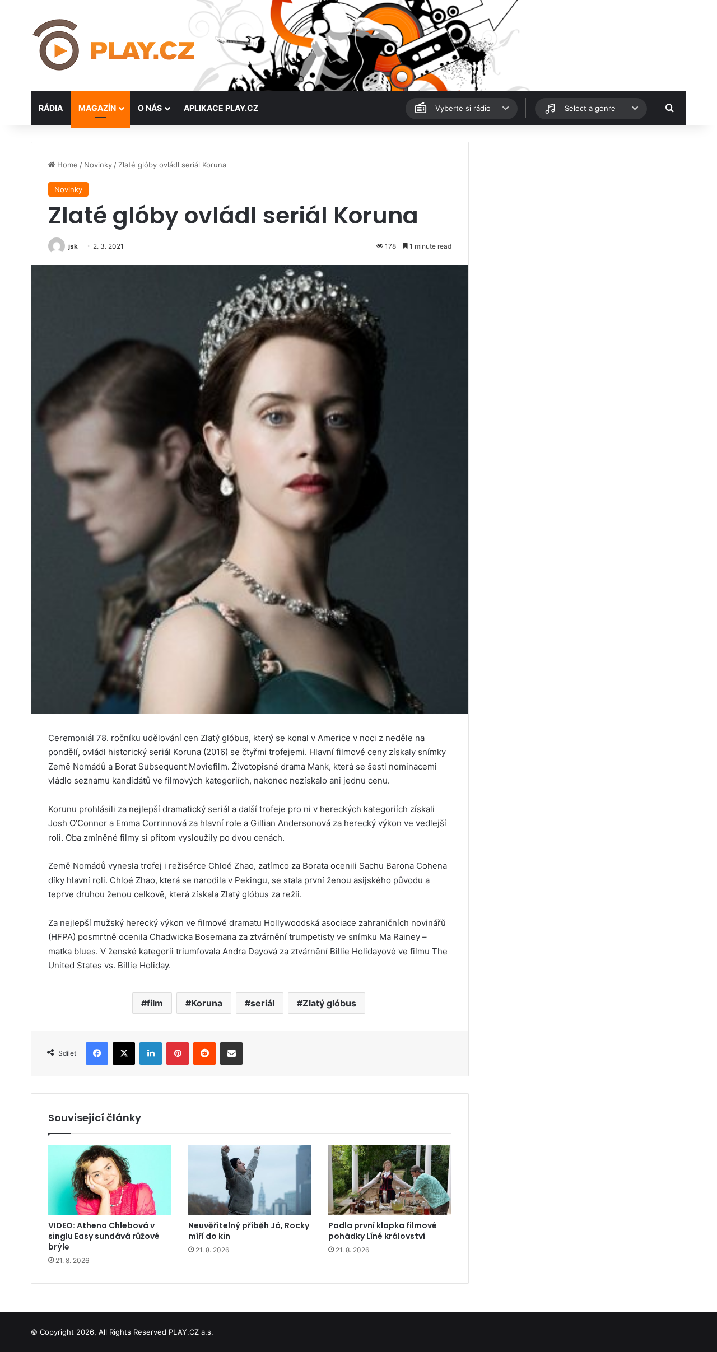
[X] (124, 1053)
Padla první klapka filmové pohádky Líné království (382, 1231)
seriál (262, 1003)
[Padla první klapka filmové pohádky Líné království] (389, 1180)
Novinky (98, 164)
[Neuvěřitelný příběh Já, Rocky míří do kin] (249, 1180)
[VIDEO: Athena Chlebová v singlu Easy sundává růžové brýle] (109, 1180)
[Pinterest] (177, 1053)
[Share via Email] (231, 1053)
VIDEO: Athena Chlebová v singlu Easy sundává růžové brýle (104, 1236)
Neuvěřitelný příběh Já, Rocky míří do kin (248, 1231)
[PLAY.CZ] (115, 45)
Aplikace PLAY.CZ (221, 108)
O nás (150, 108)
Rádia (51, 108)
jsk (73, 246)
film (155, 1003)
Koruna (206, 1003)
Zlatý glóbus (329, 1003)
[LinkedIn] (150, 1053)
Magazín (97, 108)
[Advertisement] (582, 220)
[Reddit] (204, 1053)
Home (66, 164)
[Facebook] (97, 1053)
